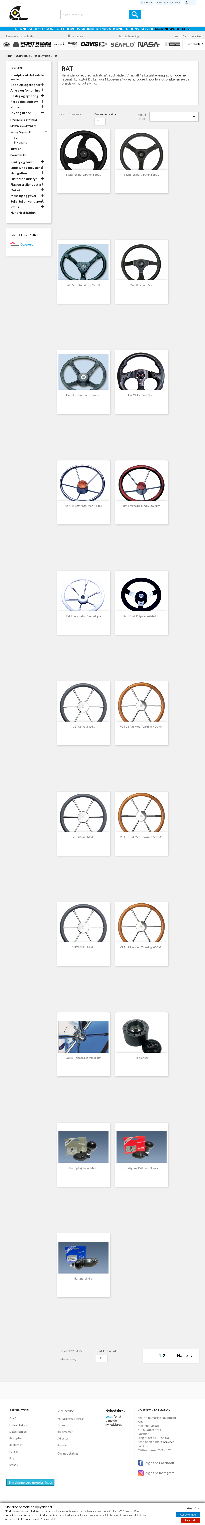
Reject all (190, 1520)
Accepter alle (188, 1514)
